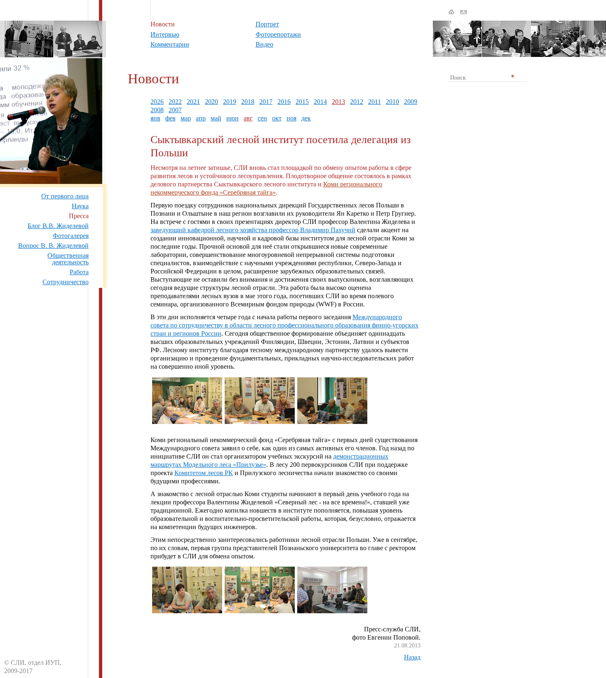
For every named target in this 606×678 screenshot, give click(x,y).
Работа (79, 271)
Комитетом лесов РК (203, 472)
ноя (291, 118)
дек (306, 118)
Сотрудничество (65, 281)
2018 (247, 101)
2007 (175, 109)
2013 (338, 101)
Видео (264, 44)
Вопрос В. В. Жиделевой (53, 245)
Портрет (267, 24)
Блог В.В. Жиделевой (58, 225)
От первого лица (65, 196)
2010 (392, 101)
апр (201, 118)
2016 (284, 101)
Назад (412, 657)
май (216, 118)
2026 (157, 101)
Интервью (164, 34)
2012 (356, 101)
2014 (320, 101)
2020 (211, 101)
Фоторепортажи (278, 34)
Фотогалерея (71, 235)
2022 (175, 101)
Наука (80, 206)
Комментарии (169, 44)
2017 (265, 101)
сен (262, 118)
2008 (157, 109)
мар (186, 118)
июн (232, 118)
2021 (193, 101)
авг (248, 118)
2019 (229, 101)
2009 (410, 101)
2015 (302, 101)
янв (155, 118)
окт (277, 118)
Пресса (79, 215)
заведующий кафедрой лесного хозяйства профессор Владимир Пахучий (252, 229)
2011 (374, 101)
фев (170, 118)
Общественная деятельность (68, 259)
